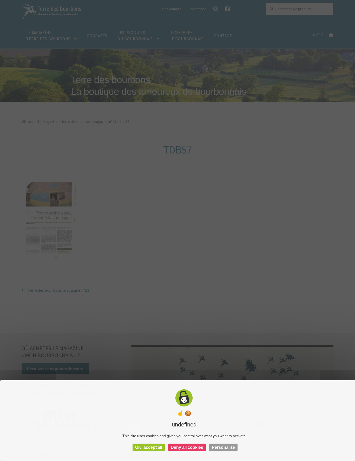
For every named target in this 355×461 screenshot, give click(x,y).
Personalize (223, 447)
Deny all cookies (187, 447)
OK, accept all (148, 447)
